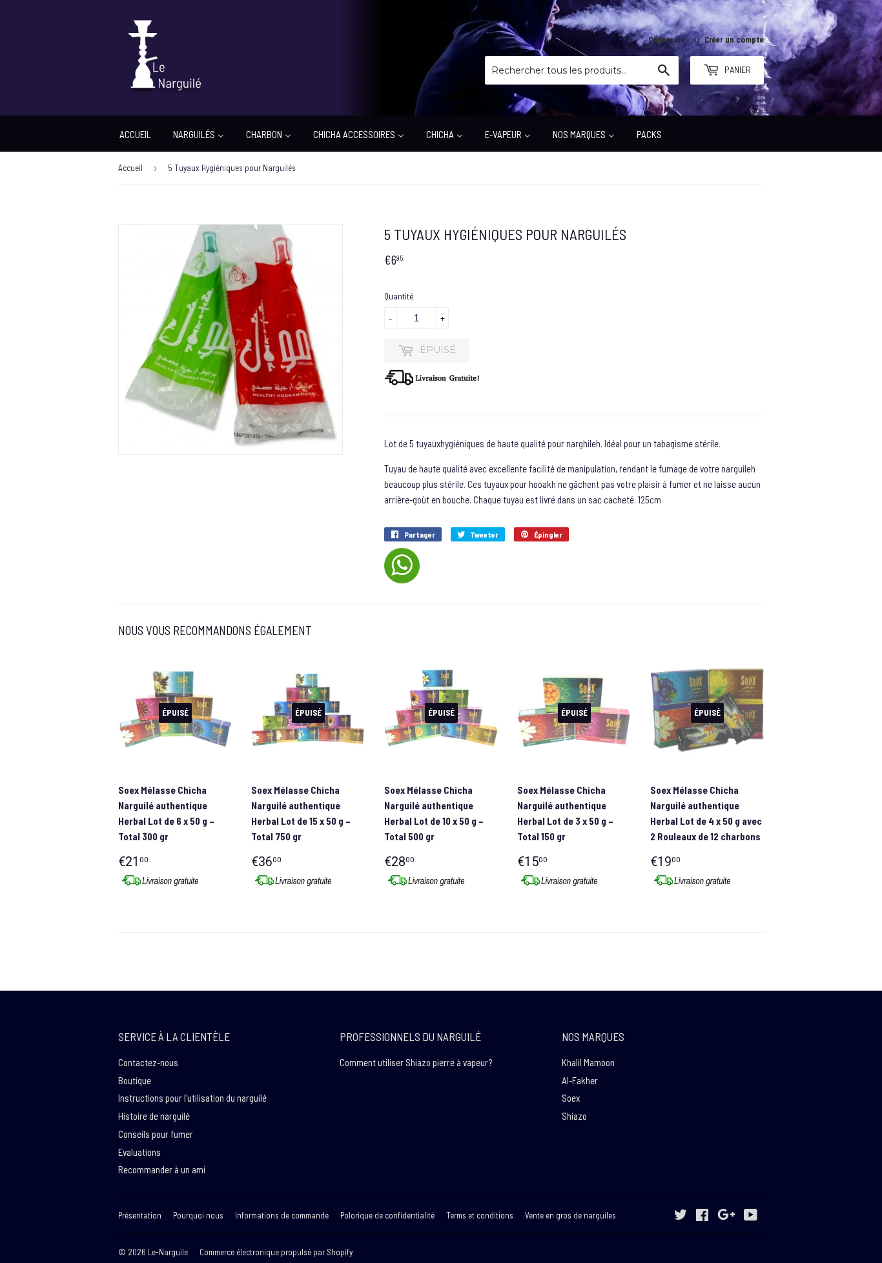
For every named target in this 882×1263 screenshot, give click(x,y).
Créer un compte (734, 39)
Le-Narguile (168, 1252)
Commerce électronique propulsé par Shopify (276, 1252)
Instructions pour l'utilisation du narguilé (192, 1098)
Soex (571, 1098)
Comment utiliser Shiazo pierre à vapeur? (416, 1062)
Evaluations (139, 1152)
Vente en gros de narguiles (570, 1215)
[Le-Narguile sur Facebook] (702, 1216)
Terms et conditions (479, 1215)
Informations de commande (282, 1215)
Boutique (134, 1080)
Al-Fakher (580, 1080)
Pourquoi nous (198, 1215)
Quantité (399, 295)
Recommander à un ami (161, 1169)
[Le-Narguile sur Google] (726, 1216)
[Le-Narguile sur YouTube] (750, 1216)
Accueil (130, 168)
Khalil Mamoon (588, 1062)
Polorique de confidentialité (387, 1215)
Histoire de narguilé (154, 1116)
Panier (737, 69)
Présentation (139, 1215)
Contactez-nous (148, 1062)
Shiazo (574, 1116)
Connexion (666, 39)
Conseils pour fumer (155, 1134)
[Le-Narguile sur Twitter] (680, 1216)
